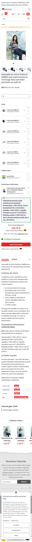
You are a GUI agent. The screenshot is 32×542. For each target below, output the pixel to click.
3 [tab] (16, 63)
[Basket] (28, 14)
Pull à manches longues (21, 397)
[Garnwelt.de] (6, 13)
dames (16, 386)
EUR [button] (13, 14)
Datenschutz (15, 520)
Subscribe (24, 482)
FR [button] (19, 14)
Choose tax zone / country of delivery (15, 230)
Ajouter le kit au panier (16, 244)
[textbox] (13, 9)
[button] (24, 14)
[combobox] (13, 9)
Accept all (16, 525)
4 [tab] (18, 63)
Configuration (16, 530)
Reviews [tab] (14, 259)
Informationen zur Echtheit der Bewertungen (16, 540)
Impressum (6, 520)
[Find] (29, 19)
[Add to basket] (2, 30)
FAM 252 (17, 393)
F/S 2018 (17, 389)
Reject (16, 535)
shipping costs (23, 234)
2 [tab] (15, 63)
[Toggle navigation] (2, 14)
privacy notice (8, 472)
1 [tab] (13, 63)
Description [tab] (5, 259)
